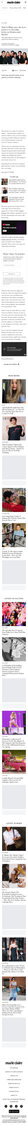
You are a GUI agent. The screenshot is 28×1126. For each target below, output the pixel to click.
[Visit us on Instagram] (11, 1106)
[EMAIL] (18, 364)
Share (5, 70)
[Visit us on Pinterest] (21, 1106)
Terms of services (19, 278)
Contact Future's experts (14, 1071)
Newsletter (24, 70)
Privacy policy (14, 1087)
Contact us (14, 1075)
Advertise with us (14, 1083)
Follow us (16, 70)
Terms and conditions (14, 1079)
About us (14, 1095)
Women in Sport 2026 (15, 8)
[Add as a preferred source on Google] (14, 1111)
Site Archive (14, 1068)
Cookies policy (14, 1091)
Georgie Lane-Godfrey (8, 43)
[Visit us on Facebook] (16, 1106)
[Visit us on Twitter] (6, 1106)
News (17, 45)
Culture (4, 23)
